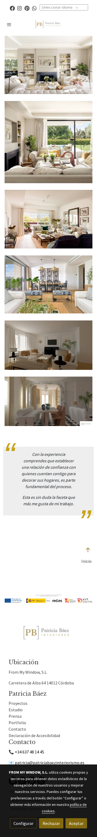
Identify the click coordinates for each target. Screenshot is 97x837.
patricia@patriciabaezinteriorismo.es (49, 762)
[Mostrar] (47, 632)
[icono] (88, 550)
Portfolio (17, 722)
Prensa (15, 716)
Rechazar (51, 823)
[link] (48, 24)
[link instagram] (19, 7)
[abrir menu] (9, 24)
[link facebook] (12, 7)
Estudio (16, 709)
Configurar (23, 823)
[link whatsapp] (34, 7)
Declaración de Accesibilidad (34, 735)
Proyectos (18, 703)
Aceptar (76, 823)
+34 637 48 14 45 (29, 752)
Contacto (17, 729)
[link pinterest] (27, 7)
